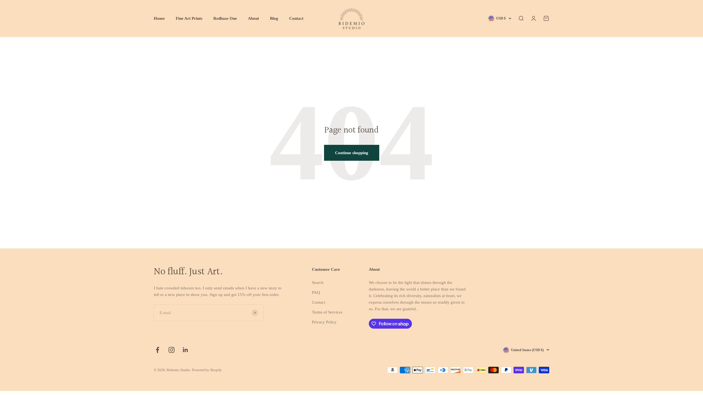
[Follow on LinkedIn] (185, 350)
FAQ (316, 292)
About (253, 18)
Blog (274, 18)
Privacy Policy (324, 322)
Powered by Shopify (207, 370)
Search (317, 282)
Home (159, 18)
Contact (296, 18)
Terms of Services (327, 312)
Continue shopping (351, 153)
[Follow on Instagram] (171, 350)
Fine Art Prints (189, 18)
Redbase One (225, 18)
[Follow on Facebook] (157, 350)
